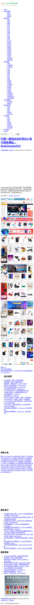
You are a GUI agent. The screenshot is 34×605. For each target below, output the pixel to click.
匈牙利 (9, 53)
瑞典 (8, 25)
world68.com (4, 600)
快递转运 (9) (8, 472)
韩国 (8, 70)
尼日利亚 (10, 126)
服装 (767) (3, 456)
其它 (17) (24, 468)
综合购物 (8, 369)
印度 (8, 74)
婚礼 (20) (19, 468)
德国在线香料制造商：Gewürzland (10, 370)
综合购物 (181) (16, 460)
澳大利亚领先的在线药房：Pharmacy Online (16, 566)
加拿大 (9, 14)
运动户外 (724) (10, 456)
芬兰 (8, 34)
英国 (8, 20)
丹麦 (8, 30)
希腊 (8, 37)
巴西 (8, 107)
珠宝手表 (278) (23, 458)
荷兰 (8, 28)
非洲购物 (6, 115)
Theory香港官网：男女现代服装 (13, 568)
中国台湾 (10, 67)
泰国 (8, 72)
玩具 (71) (3, 465)
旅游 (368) (16, 458)
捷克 (8, 39)
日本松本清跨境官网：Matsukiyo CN (14, 569)
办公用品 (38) (19, 467)
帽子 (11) (26, 470)
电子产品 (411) (9, 458)
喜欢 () (3, 367)
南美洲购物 (7, 105)
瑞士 (8, 27)
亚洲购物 (6, 61)
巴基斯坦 (10, 93)
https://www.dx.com (14, 195)
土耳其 (9, 86)
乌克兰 (9, 56)
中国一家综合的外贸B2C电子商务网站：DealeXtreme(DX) (16, 142)
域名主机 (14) (12, 470)
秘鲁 (8, 110)
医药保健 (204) (7, 460)
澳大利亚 (10, 101)
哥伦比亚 (10, 114)
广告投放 (11, 600)
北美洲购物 (7, 11)
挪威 (8, 32)
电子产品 (3, 369)
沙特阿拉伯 (10, 96)
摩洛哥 (9, 124)
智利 (8, 108)
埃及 (8, 119)
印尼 (8, 75)
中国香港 (10, 65)
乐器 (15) (5, 470)
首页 (5, 9)
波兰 (8, 35)
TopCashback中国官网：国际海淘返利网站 (16, 556)
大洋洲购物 (7, 100)
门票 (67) (8, 465)
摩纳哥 (9, 54)
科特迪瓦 (10, 128)
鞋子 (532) (26, 456)
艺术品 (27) (6, 468)
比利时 (9, 46)
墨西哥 (9, 16)
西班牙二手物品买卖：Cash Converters (15, 573)
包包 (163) (23, 460)
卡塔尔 (9, 89)
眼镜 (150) (6, 461)
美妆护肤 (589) (19, 456)
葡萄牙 (9, 48)
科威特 (9, 91)
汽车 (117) (6, 463)
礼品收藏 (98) (21, 463)
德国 (8, 23)
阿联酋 (9, 88)
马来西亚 (10, 84)
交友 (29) (26, 467)
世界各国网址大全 (6, 598)
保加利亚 (10, 60)
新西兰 (9, 103)
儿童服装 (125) (22, 461)
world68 (11, 150)
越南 (8, 77)
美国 (8, 13)
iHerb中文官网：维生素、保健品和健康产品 (16, 564)
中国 (8, 63)
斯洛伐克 (10, 58)
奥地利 (9, 49)
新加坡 (9, 81)
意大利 (9, 41)
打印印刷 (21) (13, 468)
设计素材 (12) (19, 470)
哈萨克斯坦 (10, 98)
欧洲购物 (6, 18)
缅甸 (8, 79)
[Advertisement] (17, 168)
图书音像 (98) (29, 463)
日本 (8, 68)
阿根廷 (9, 112)
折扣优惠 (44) (7, 467)
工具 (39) (13, 467)
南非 (8, 117)
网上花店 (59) (22, 465)
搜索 (18, 134)
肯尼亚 (9, 122)
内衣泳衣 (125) (13, 461)
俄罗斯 (9, 51)
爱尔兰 (9, 44)
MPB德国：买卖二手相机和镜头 (13, 557)
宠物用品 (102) (13, 463)
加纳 (8, 121)
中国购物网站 (5, 150)
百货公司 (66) (15, 465)
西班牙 (9, 42)
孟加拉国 (10, 94)
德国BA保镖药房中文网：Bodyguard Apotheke (17, 562)
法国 (8, 21)
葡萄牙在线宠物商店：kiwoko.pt (13, 571)
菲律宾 (9, 82)
